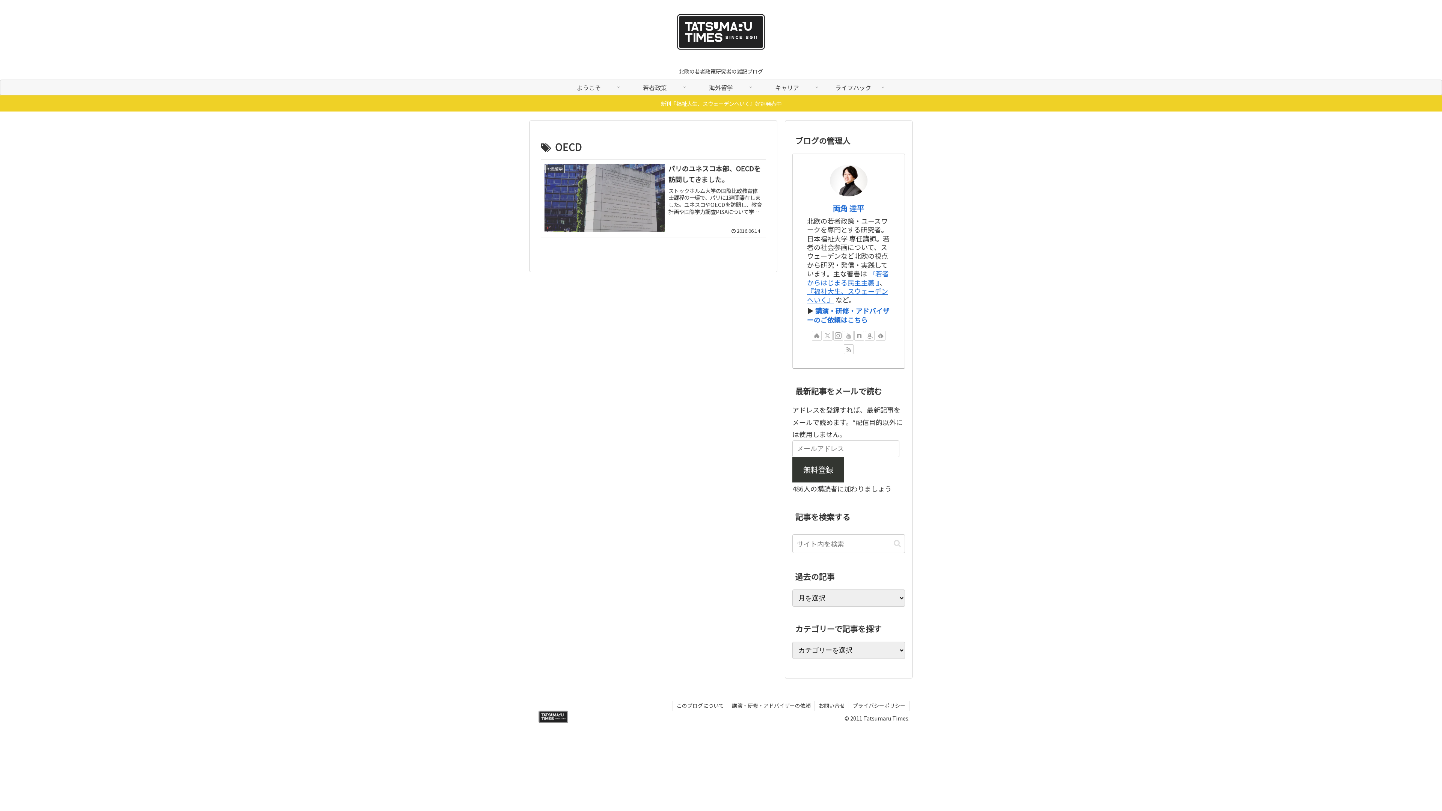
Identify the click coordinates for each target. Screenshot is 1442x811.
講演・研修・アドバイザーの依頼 (771, 705)
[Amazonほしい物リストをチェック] (870, 336)
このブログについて (700, 705)
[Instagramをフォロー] (838, 336)
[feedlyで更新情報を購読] (880, 336)
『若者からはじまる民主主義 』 (848, 277)
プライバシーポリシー (879, 705)
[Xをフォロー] (828, 336)
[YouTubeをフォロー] (849, 336)
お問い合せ (832, 705)
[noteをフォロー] (859, 336)
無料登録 (818, 469)
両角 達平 (848, 208)
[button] (897, 543)
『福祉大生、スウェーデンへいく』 (847, 295)
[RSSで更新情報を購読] (849, 349)
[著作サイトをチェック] (817, 336)
